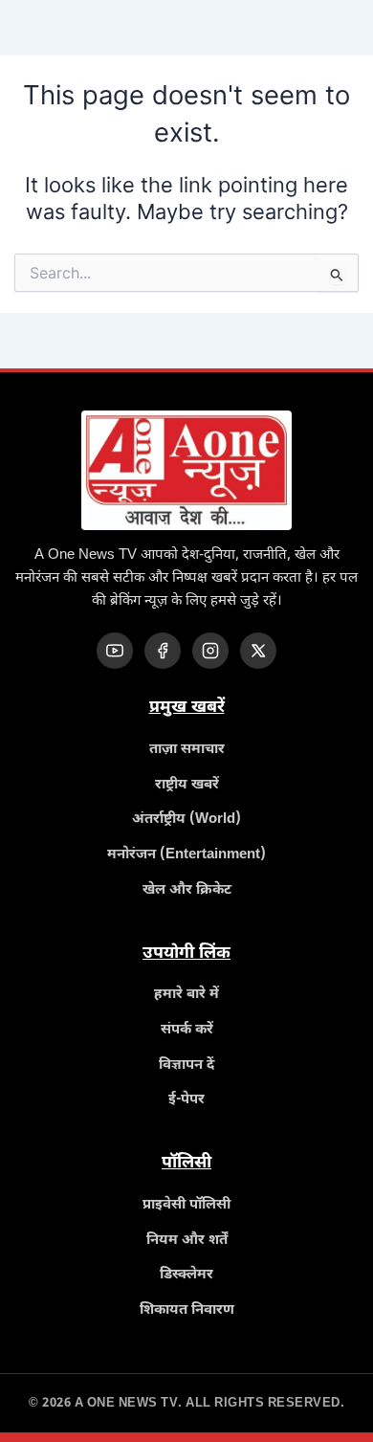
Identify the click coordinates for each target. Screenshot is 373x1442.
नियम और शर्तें (187, 1240)
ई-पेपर (186, 1100)
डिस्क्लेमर (186, 1275)
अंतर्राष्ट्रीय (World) (186, 819)
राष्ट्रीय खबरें (187, 785)
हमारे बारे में (186, 995)
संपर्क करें (187, 1030)
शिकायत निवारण (187, 1310)
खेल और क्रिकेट (187, 890)
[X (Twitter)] (258, 650)
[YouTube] (115, 650)
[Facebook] (162, 650)
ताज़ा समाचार (187, 750)
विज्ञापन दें (186, 1065)
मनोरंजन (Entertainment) (186, 855)
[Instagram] (210, 650)
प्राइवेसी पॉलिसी (186, 1205)
